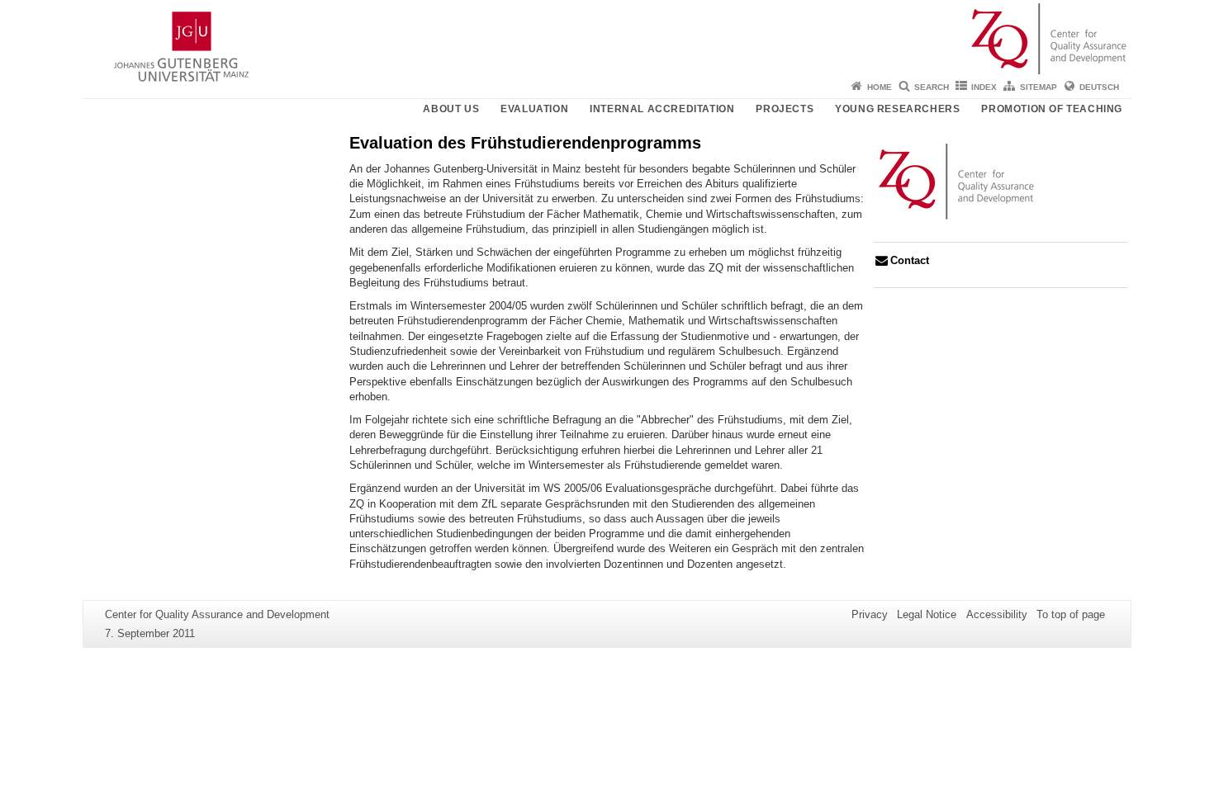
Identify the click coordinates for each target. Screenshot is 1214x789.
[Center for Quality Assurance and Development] (607, 37)
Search (931, 87)
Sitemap (1038, 87)
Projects (784, 109)
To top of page (1070, 614)
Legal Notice (926, 614)
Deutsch (1099, 87)
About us (451, 109)
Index (984, 87)
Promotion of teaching (1051, 109)
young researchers (897, 109)
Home (879, 87)
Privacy (869, 614)
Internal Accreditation (662, 109)
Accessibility (996, 614)
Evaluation (534, 109)
